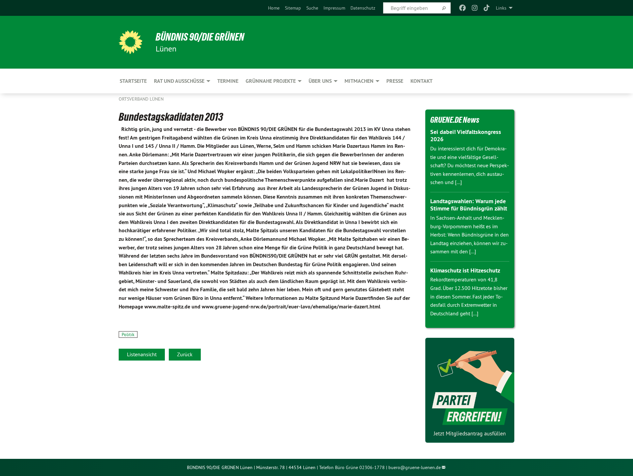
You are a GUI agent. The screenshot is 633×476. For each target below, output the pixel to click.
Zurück (185, 354)
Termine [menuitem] (227, 81)
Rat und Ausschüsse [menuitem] (179, 81)
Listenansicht (142, 354)
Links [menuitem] (501, 8)
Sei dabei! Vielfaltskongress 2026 (465, 135)
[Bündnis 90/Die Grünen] (130, 42)
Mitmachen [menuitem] (359, 81)
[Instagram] (474, 8)
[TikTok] (487, 8)
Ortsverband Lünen (141, 99)
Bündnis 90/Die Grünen (200, 37)
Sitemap (293, 8)
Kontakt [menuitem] (421, 81)
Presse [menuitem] (394, 81)
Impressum (334, 8)
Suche (312, 8)
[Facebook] (463, 8)
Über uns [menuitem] (320, 81)
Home (274, 8)
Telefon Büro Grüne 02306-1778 (352, 467)
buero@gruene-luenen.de (414, 467)
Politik (128, 334)
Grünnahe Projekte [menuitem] (271, 81)
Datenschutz (362, 8)
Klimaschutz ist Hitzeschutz (465, 270)
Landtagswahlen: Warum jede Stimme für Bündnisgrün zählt (468, 204)
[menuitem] (274, 8)
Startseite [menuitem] (133, 81)
